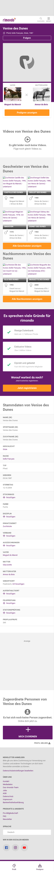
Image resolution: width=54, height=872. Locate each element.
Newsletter (7, 819)
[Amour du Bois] (41, 101)
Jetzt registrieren (27, 388)
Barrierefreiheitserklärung (13, 802)
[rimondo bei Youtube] (24, 847)
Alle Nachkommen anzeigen (27, 299)
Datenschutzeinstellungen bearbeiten (18, 771)
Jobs (5, 790)
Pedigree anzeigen (27, 112)
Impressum (7, 799)
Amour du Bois (41, 104)
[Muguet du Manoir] (12, 101)
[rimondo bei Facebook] (6, 847)
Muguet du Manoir (12, 104)
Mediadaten (8, 784)
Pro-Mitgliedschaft (10, 813)
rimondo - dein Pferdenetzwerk (9, 20)
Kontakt (6, 781)
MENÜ (48, 21)
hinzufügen (10, 497)
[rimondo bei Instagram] (15, 847)
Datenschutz (8, 796)
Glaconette (7, 565)
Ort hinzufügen (18, 584)
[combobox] (27, 832)
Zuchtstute (7, 526)
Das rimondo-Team (10, 787)
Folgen (27, 38)
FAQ (4, 816)
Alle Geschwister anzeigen (27, 246)
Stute (5, 449)
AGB (4, 793)
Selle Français (8, 459)
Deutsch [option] (10, 832)
